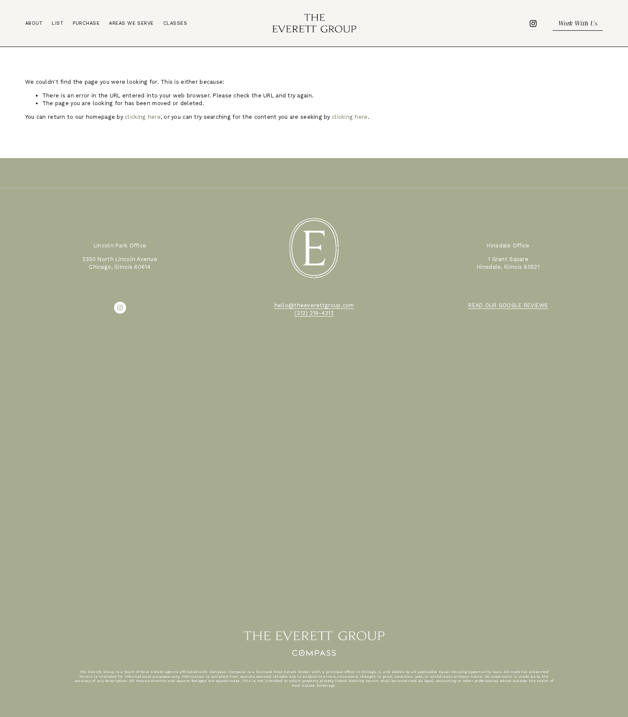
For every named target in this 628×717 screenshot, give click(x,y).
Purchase (86, 23)
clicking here (143, 117)
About (33, 23)
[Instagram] (533, 23)
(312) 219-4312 (314, 313)
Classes (175, 23)
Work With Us (578, 23)
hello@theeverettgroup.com (314, 305)
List (57, 23)
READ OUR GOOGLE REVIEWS (508, 305)
